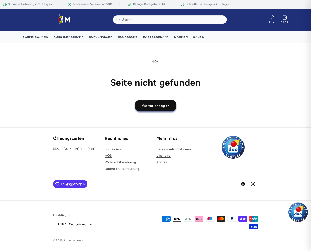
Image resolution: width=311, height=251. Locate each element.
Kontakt (162, 162)
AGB (108, 156)
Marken (181, 37)
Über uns (163, 156)
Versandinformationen (173, 149)
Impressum (113, 149)
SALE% (198, 37)
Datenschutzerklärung (122, 169)
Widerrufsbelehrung (120, 162)
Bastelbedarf (156, 37)
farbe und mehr (74, 240)
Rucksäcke (128, 37)
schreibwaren (35, 37)
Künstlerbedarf (68, 37)
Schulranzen (101, 37)
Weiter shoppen (155, 106)
